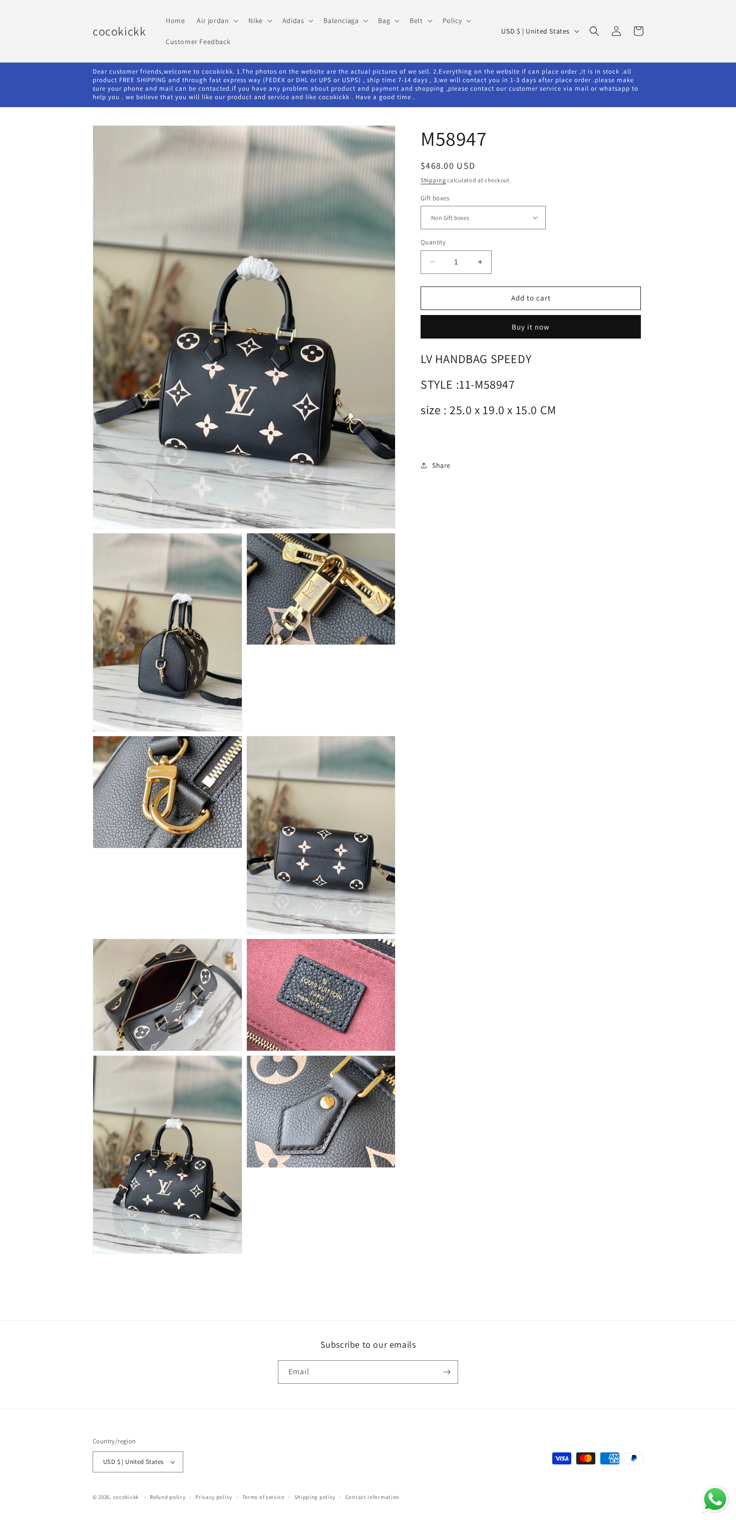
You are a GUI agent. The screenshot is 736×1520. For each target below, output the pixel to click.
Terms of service (263, 1496)
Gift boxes (435, 197)
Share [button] (441, 465)
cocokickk (126, 1496)
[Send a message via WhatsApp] (715, 1499)
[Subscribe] (447, 1372)
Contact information (372, 1496)
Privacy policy (213, 1496)
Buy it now (531, 326)
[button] (216, 20)
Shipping (433, 180)
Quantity (433, 242)
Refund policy (167, 1496)
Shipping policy (315, 1496)
